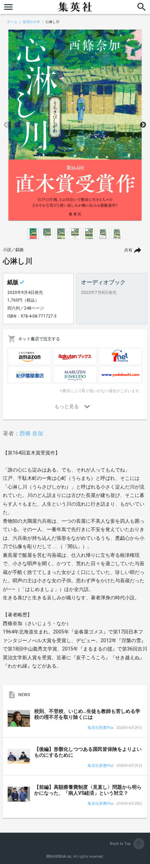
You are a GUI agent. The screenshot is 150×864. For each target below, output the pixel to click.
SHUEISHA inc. (61, 856)
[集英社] (75, 7)
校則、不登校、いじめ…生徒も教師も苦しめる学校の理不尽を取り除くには (87, 714)
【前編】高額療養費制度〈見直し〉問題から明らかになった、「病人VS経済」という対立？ (88, 790)
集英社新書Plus (101, 728)
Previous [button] (7, 125)
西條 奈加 (31, 433)
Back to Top (126, 843)
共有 (128, 250)
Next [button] (143, 125)
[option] (75, 125)
